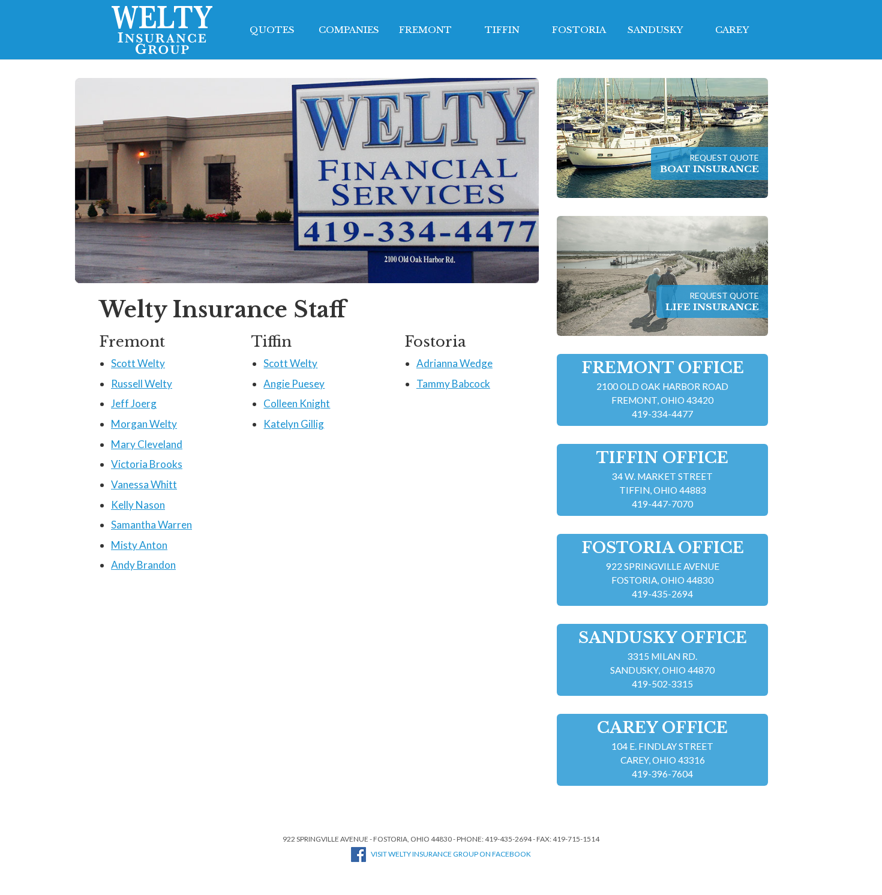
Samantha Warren (151, 524)
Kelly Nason (138, 504)
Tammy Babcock (453, 383)
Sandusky (655, 29)
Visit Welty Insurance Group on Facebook (451, 853)
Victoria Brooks (146, 464)
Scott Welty (138, 363)
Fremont (425, 29)
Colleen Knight (296, 403)
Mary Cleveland (146, 444)
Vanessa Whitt (144, 484)
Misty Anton (139, 545)
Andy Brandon (143, 564)
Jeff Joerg (134, 403)
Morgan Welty (144, 424)
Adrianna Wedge (454, 363)
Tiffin (502, 29)
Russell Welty (141, 383)
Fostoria (579, 29)
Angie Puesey (294, 383)
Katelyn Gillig (293, 424)
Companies (349, 29)
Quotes (272, 29)
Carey (732, 29)
